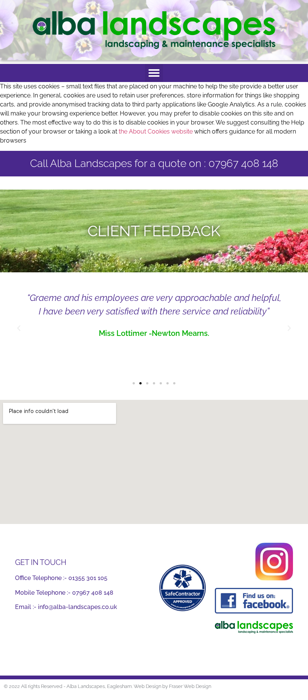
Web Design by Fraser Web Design (172, 686)
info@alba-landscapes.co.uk (77, 606)
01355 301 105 (87, 578)
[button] (154, 73)
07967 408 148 (92, 592)
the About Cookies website (156, 131)
